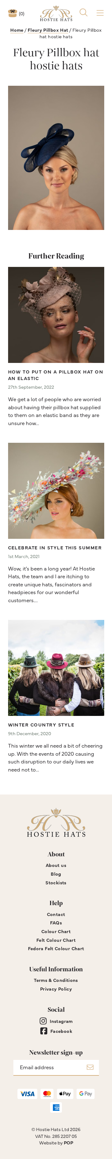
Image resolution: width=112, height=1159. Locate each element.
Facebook (61, 1031)
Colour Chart (56, 931)
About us (56, 865)
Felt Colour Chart (56, 940)
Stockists (55, 882)
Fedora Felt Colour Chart (56, 948)
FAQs (56, 922)
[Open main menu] (100, 13)
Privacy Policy (56, 988)
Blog (56, 873)
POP (68, 1142)
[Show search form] (83, 13)
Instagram (61, 1021)
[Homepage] (56, 13)
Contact (56, 914)
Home (17, 29)
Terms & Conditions (56, 980)
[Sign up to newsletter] (90, 1068)
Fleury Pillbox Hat (48, 29)
